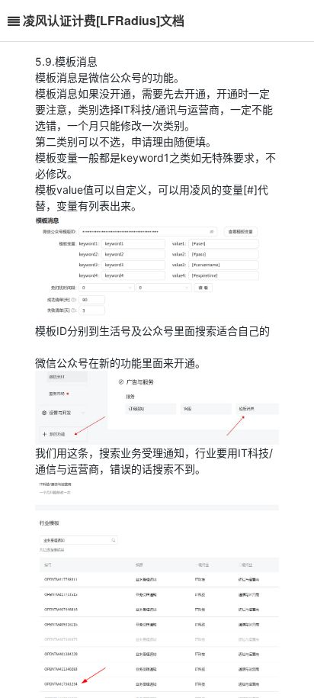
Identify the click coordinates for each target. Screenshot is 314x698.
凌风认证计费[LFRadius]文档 (103, 20)
